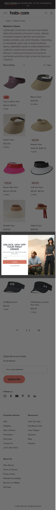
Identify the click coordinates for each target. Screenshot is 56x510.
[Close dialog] (52, 237)
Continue (13, 262)
